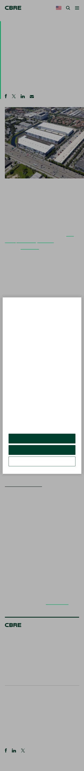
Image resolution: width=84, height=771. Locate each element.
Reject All (42, 450)
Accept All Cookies (42, 438)
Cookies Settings (42, 461)
